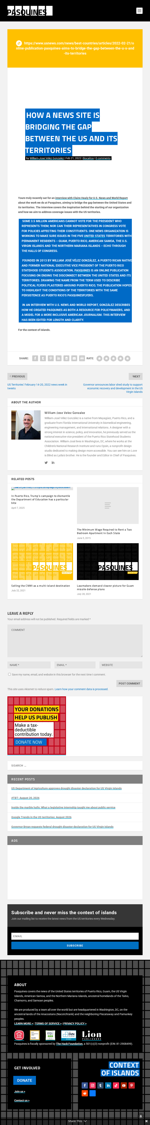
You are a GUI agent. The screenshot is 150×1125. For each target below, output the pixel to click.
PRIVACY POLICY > (75, 1023)
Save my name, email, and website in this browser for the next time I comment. (59, 674)
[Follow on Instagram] (92, 1085)
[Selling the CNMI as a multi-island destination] (42, 561)
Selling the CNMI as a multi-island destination (40, 586)
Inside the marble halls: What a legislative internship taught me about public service (63, 807)
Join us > (19, 1091)
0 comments (103, 158)
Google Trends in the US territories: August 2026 (41, 817)
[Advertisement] (74, 872)
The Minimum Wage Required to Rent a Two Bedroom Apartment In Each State (104, 531)
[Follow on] (92, 1093)
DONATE (24, 1080)
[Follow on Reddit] (85, 1093)
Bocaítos (88, 158)
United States (94, 236)
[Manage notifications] (141, 1116)
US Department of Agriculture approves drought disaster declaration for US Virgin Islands (66, 788)
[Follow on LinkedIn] (108, 1085)
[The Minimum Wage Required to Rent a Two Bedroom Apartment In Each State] (108, 505)
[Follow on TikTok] (116, 1085)
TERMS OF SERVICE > (48, 1023)
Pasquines (82, 270)
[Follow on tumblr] (100, 1085)
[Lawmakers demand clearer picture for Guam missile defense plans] (108, 561)
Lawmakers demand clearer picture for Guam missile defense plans (105, 587)
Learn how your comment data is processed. (81, 689)
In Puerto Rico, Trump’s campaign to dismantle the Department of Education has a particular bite (40, 499)
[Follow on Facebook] (85, 1085)
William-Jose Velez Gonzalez (47, 158)
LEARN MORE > (23, 1023)
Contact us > (21, 1100)
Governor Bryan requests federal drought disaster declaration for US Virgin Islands (62, 826)
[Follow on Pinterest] (132, 1085)
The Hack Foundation (69, 1043)
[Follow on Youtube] (124, 1085)
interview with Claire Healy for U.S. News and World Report (91, 198)
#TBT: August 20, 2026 (25, 797)
